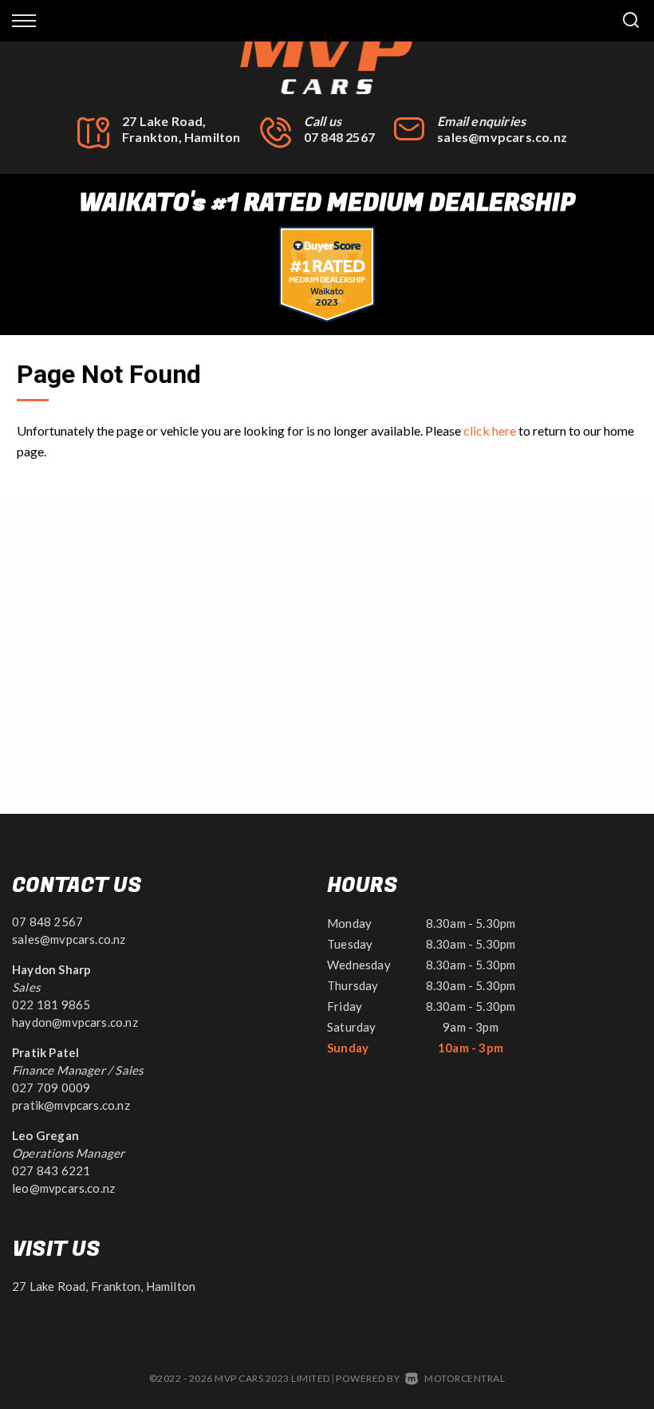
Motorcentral (464, 1378)
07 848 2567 (339, 136)
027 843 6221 (51, 1170)
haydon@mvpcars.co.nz (75, 1022)
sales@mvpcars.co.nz (502, 136)
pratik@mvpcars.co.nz (71, 1105)
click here (489, 430)
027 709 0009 (51, 1087)
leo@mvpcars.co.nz (63, 1188)
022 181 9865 (51, 1004)
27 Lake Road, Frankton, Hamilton (181, 128)
